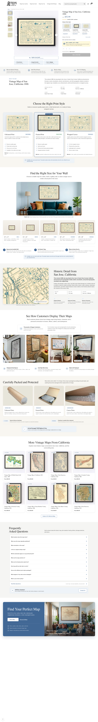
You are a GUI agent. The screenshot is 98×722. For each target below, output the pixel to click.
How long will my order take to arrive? (19, 566)
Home (9, 9)
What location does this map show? (19, 537)
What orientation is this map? (18, 545)
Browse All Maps (23, 619)
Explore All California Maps (49, 516)
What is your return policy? (17, 578)
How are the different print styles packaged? (21, 570)
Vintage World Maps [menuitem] (52, 4)
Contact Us (82, 590)
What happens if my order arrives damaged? (21, 574)
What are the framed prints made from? (20, 562)
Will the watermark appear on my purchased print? (22, 553)
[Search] (84, 3)
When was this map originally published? (20, 541)
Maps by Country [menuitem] (24, 4)
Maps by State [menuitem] (33, 4)
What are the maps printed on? (18, 557)
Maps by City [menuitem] (42, 4)
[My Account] (88, 4)
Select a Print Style (76, 54)
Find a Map (13, 619)
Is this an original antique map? (18, 549)
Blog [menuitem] (60, 4)
